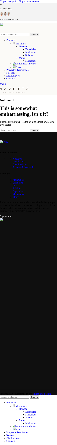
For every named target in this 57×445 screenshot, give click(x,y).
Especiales (30, 49)
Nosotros (17, 158)
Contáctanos (19, 161)
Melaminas (21, 43)
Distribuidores (20, 164)
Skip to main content (29, 1)
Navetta (23, 46)
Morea (22, 58)
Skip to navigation (9, 1)
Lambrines (31, 63)
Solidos (29, 55)
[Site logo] (20, 31)
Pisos (18, 67)
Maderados (30, 52)
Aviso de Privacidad (23, 167)
